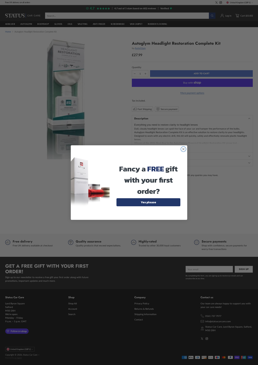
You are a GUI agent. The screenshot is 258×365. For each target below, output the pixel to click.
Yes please (148, 202)
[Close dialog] (183, 149)
